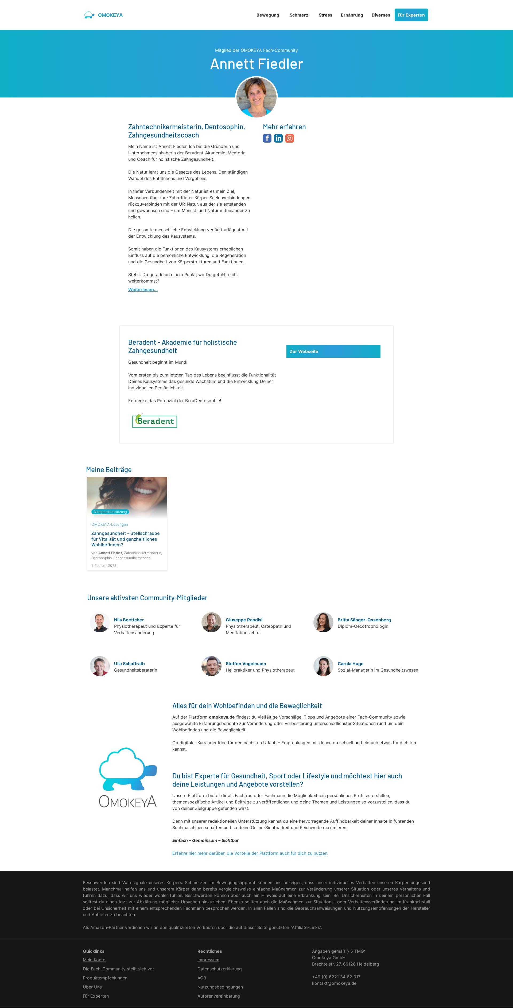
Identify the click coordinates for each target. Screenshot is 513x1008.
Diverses (381, 15)
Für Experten (411, 15)
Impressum (208, 959)
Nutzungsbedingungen (220, 987)
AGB (201, 977)
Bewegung (267, 15)
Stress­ (325, 15)
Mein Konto (94, 959)
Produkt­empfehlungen (105, 977)
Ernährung (352, 15)
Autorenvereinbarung (218, 996)
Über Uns (92, 987)
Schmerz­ (299, 15)
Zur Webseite (304, 351)
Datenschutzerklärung (219, 968)
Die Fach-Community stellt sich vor (118, 968)
